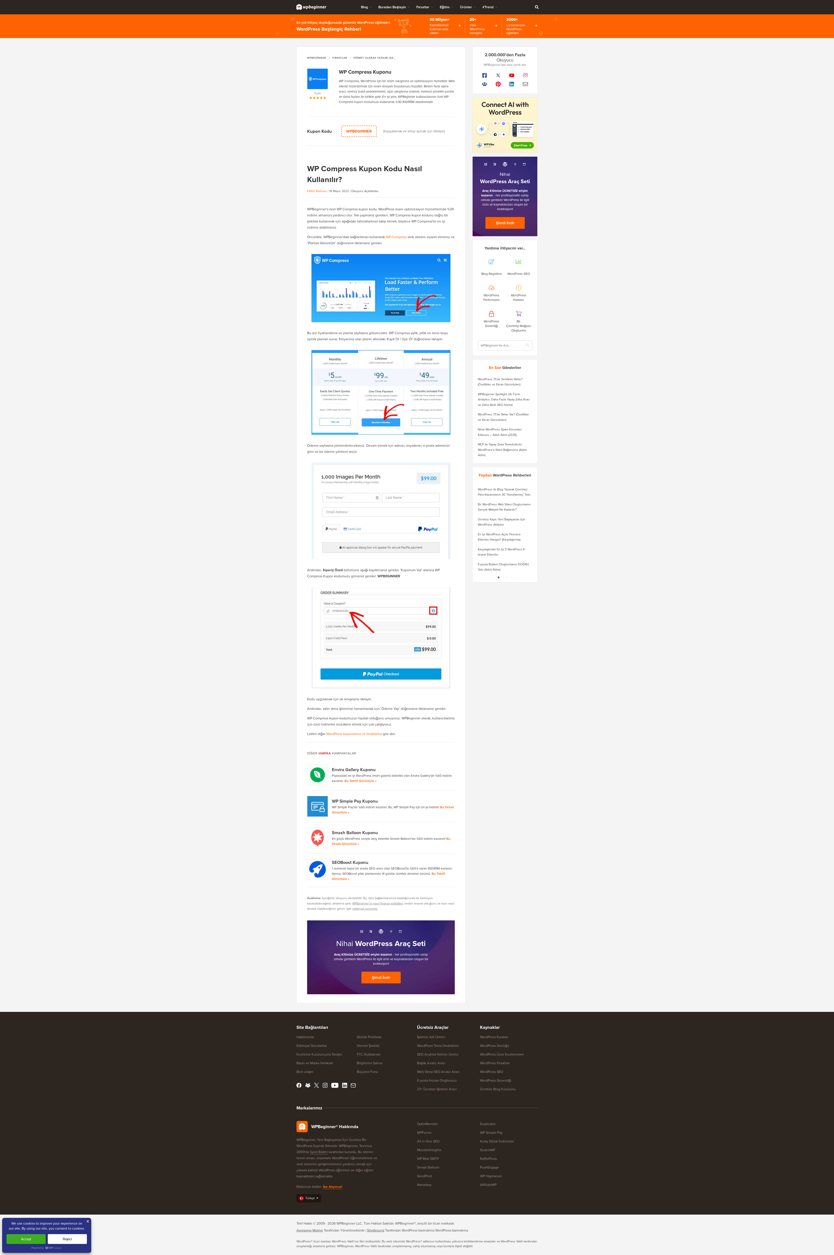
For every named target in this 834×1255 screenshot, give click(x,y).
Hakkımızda (305, 1036)
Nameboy (424, 1184)
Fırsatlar (422, 7)
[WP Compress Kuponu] (317, 79)
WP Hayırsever (491, 1176)
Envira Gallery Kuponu (354, 769)
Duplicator (488, 1123)
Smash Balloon (428, 1167)
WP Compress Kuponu (365, 72)
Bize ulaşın (304, 1071)
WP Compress (396, 236)
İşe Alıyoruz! (332, 1186)
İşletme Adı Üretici (431, 1036)
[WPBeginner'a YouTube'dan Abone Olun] (512, 75)
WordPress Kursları (494, 1036)
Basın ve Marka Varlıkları (314, 1063)
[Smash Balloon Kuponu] (317, 837)
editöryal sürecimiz (364, 908)
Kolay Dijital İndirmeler (497, 1141)
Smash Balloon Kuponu (355, 832)
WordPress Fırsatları (495, 1063)
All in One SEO (428, 1141)
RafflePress (488, 1158)
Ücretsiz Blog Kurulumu (498, 1089)
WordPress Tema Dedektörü (438, 1045)
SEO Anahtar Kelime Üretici (437, 1054)
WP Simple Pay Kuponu (355, 801)
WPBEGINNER (359, 131)
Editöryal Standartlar (311, 1045)
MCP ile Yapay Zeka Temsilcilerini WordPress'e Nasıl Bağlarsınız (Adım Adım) (502, 449)
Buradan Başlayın (392, 7)
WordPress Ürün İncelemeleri (502, 1054)
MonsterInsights (429, 1149)
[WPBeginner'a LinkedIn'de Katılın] (512, 84)
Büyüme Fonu (367, 1071)
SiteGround (375, 1230)
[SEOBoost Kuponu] (317, 869)
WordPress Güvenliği (495, 1080)
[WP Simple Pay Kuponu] (317, 806)
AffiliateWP (488, 1184)
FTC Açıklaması (368, 1054)
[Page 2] (503, 577)
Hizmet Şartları (368, 1045)
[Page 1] (498, 577)
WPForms (424, 1132)
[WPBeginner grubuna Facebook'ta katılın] (484, 84)
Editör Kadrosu (317, 191)
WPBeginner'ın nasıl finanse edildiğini (377, 903)
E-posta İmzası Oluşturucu (437, 1080)
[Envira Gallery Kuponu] (317, 774)
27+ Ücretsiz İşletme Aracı (437, 1089)
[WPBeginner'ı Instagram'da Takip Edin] (525, 75)
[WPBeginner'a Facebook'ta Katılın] (484, 75)
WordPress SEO (491, 1071)
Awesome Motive (309, 1230)
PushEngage (489, 1167)
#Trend (487, 7)
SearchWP (487, 1149)
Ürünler (466, 7)
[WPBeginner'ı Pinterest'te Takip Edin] (498, 84)
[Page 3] (507, 577)
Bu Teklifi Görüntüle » (360, 781)
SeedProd (424, 1176)
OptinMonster (427, 1123)
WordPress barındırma (451, 1230)
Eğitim (445, 7)
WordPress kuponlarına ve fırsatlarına (354, 733)
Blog (364, 7)
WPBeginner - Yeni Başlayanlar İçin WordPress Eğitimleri (311, 7)
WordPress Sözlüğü (494, 1045)
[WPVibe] (505, 125)
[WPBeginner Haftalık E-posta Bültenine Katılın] (525, 84)
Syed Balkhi (319, 1151)
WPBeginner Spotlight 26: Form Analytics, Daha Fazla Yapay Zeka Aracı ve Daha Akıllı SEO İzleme (504, 399)
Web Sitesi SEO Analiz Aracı (438, 1071)
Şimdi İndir (381, 977)
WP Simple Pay (491, 1132)
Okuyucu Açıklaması (365, 191)
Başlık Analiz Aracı (431, 1063)
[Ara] (536, 7)
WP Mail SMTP (428, 1158)
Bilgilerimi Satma (369, 1063)
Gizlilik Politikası (369, 1036)
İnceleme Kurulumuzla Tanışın (319, 1054)
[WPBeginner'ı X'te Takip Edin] (498, 75)
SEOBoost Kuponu (350, 862)
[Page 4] (511, 577)
